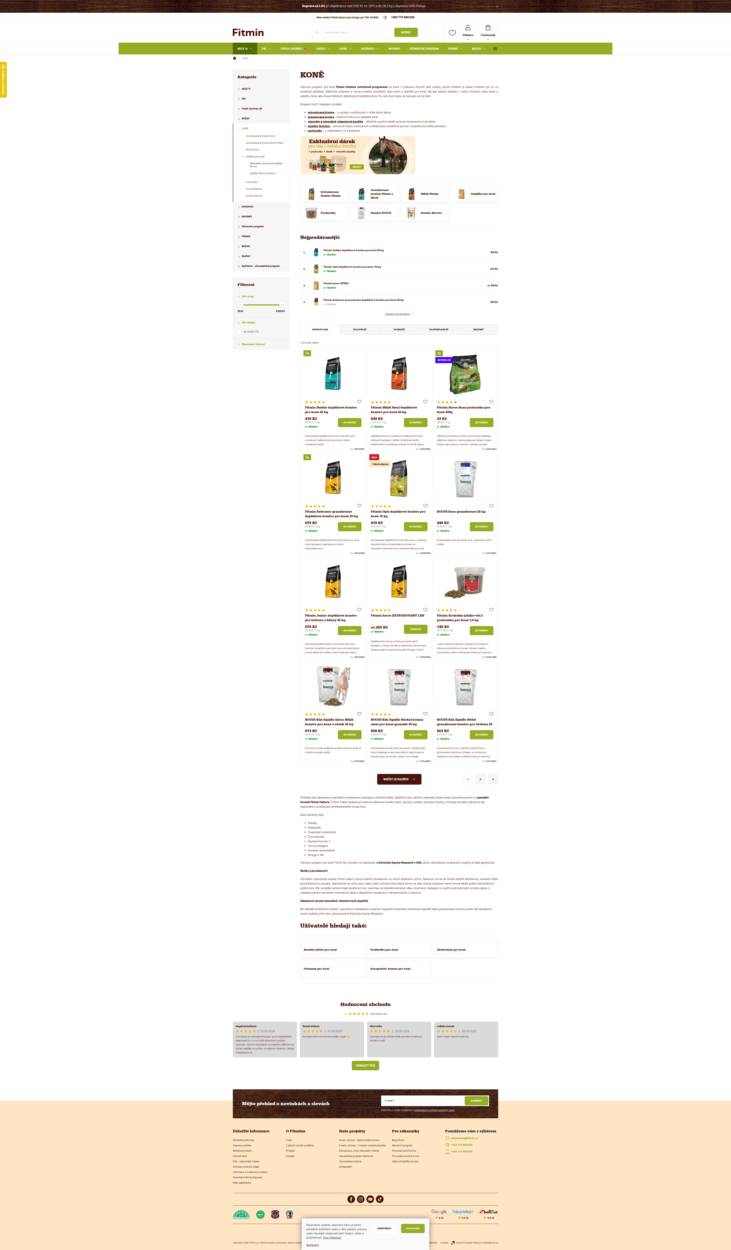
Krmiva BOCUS (254, 188)
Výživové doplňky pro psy (405, 1161)
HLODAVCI (247, 206)
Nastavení (312, 1245)
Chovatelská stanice (350, 1161)
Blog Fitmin (398, 1140)
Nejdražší (399, 329)
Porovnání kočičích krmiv (405, 1155)
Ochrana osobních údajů (246, 1166)
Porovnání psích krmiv (404, 1150)
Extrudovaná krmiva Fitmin (260, 135)
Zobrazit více (365, 1065)
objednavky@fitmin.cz (464, 1138)
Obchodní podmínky (243, 1140)
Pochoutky (252, 181)
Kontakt (290, 1155)
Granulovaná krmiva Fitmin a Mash (265, 142)
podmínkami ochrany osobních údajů (435, 1110)
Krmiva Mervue (254, 195)
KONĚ (245, 128)
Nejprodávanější (438, 329)
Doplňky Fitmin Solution (262, 173)
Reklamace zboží (242, 1150)
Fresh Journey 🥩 (252, 108)
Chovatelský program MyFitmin (356, 1155)
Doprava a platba (242, 1145)
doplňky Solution (319, 126)
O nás (289, 1140)
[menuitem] (245, 49)
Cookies (444, 1242)
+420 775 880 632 (461, 1144)
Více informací (332, 1237)
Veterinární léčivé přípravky (247, 1177)
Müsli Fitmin (252, 149)
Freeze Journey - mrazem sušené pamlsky (362, 1145)
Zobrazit (415, 629)
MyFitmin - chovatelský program (261, 266)
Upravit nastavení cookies (300, 1242)
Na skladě (251, 331)
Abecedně (478, 329)
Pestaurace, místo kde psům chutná (359, 1150)
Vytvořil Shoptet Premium (469, 1242)
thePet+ (246, 256)
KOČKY (246, 118)
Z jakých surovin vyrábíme (300, 1145)
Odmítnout (384, 1228)
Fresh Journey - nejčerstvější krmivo (359, 1140)
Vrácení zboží (240, 1155)
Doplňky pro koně (255, 156)
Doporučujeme (320, 329)
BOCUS (246, 246)
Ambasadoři (345, 1166)
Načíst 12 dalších (396, 779)
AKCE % (246, 88)
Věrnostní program (253, 226)
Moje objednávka (242, 1182)
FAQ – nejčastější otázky (246, 1161)
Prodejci (290, 1150)
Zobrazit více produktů (397, 313)
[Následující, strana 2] (480, 779)
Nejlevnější (359, 329)
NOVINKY (247, 216)
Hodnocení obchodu (365, 1004)
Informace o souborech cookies (250, 1171)
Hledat (406, 32)
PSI (244, 98)
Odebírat (476, 1100)
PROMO (246, 236)
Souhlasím (413, 1228)
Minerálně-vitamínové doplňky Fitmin (266, 165)
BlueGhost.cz (491, 1242)
